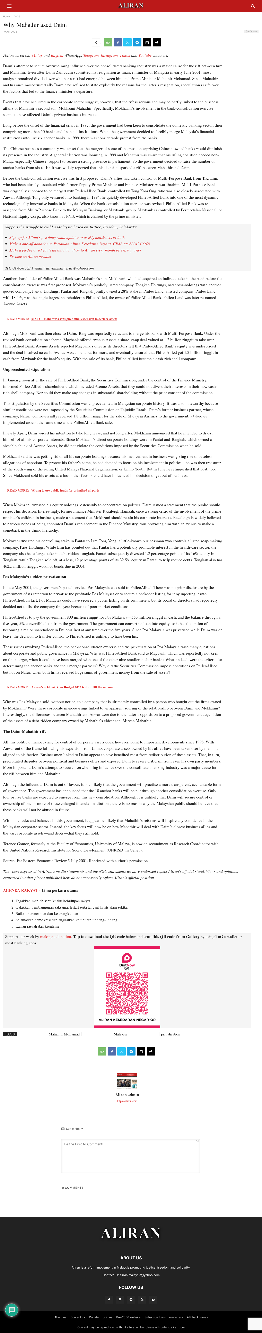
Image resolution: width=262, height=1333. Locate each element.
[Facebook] (118, 42)
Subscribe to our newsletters (164, 1317)
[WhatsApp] (108, 42)
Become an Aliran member (30, 256)
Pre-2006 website (128, 1317)
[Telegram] (137, 42)
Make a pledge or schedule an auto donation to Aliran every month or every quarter (75, 250)
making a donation (55, 936)
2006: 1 (18, 16)
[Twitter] (127, 42)
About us (60, 1317)
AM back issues (197, 1317)
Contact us (77, 1317)
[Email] (147, 42)
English (57, 55)
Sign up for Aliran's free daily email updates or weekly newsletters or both (67, 237)
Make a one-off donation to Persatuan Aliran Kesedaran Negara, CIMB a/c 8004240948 (79, 243)
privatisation (170, 1034)
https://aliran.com (127, 1101)
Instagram (109, 55)
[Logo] (131, 1245)
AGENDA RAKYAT (20, 890)
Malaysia (120, 1034)
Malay (37, 55)
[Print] (157, 42)
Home (6, 16)
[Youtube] (153, 1300)
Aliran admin (127, 1095)
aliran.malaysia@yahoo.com (140, 1275)
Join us (107, 1317)
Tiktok (125, 55)
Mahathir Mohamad (64, 1034)
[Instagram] (120, 1300)
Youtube (145, 55)
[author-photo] (127, 1088)
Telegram (91, 55)
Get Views (251, 31)
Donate (94, 1317)
